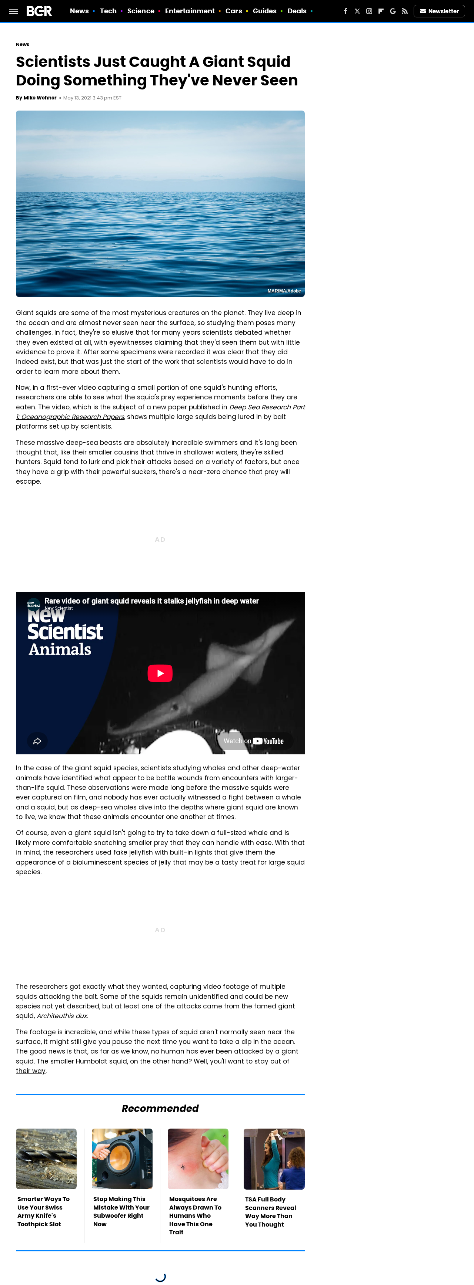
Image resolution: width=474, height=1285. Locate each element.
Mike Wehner (40, 98)
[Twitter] (357, 11)
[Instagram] (369, 11)
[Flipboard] (381, 11)
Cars (234, 11)
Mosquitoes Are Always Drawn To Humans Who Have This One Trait (195, 1215)
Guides (265, 11)
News (79, 11)
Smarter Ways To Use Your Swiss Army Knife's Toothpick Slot (43, 1211)
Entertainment (190, 11)
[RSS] (405, 11)
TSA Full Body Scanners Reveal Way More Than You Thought (270, 1212)
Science (140, 11)
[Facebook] (345, 11)
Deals (297, 11)
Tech (108, 11)
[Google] (393, 11)
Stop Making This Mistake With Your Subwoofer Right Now (121, 1211)
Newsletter (443, 11)
